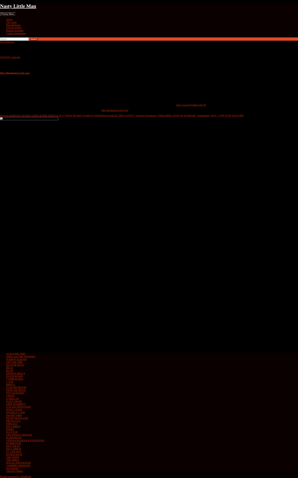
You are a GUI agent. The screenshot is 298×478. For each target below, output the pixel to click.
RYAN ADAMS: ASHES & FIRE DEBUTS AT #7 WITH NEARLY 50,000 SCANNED (51, 115)
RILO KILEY (13, 446)
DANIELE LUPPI (15, 412)
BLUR (9, 370)
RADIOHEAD (13, 437)
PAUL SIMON (13, 449)
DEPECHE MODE (16, 390)
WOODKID (12, 468)
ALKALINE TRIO (16, 354)
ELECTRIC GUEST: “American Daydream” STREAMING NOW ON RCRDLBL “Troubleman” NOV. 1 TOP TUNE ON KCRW (173, 115)
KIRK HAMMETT (16, 404)
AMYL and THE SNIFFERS (20, 356)
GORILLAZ (12, 398)
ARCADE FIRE (14, 362)
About (9, 19)
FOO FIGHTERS (15, 393)
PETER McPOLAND (17, 418)
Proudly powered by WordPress (15, 476)
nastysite (16, 57)
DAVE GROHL (14, 401)
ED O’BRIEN (13, 426)
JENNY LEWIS (14, 409)
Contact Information (16, 33)
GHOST (10, 395)
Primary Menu (7, 14)
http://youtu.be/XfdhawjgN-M (191, 105)
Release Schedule (14, 30)
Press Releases (13, 25)
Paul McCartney (14, 415)
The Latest (11, 22)
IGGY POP (12, 432)
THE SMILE (12, 460)
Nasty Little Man (18, 6)
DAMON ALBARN (16, 359)
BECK (9, 367)
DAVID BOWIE (14, 376)
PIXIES (10, 429)
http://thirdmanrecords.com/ (115, 110)
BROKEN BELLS (15, 373)
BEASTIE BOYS (15, 365)
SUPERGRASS (14, 454)
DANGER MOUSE (16, 387)
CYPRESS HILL (15, 379)
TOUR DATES (14, 28)
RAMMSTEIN (13, 443)
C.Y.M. (10, 381)
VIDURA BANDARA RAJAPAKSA (25, 440)
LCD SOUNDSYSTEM (18, 407)
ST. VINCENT (13, 451)
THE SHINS (12, 457)
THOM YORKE (14, 471)
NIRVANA (12, 423)
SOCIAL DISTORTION (18, 463)
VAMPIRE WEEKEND (18, 465)
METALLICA (13, 421)
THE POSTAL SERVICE (19, 435)
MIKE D (10, 384)
